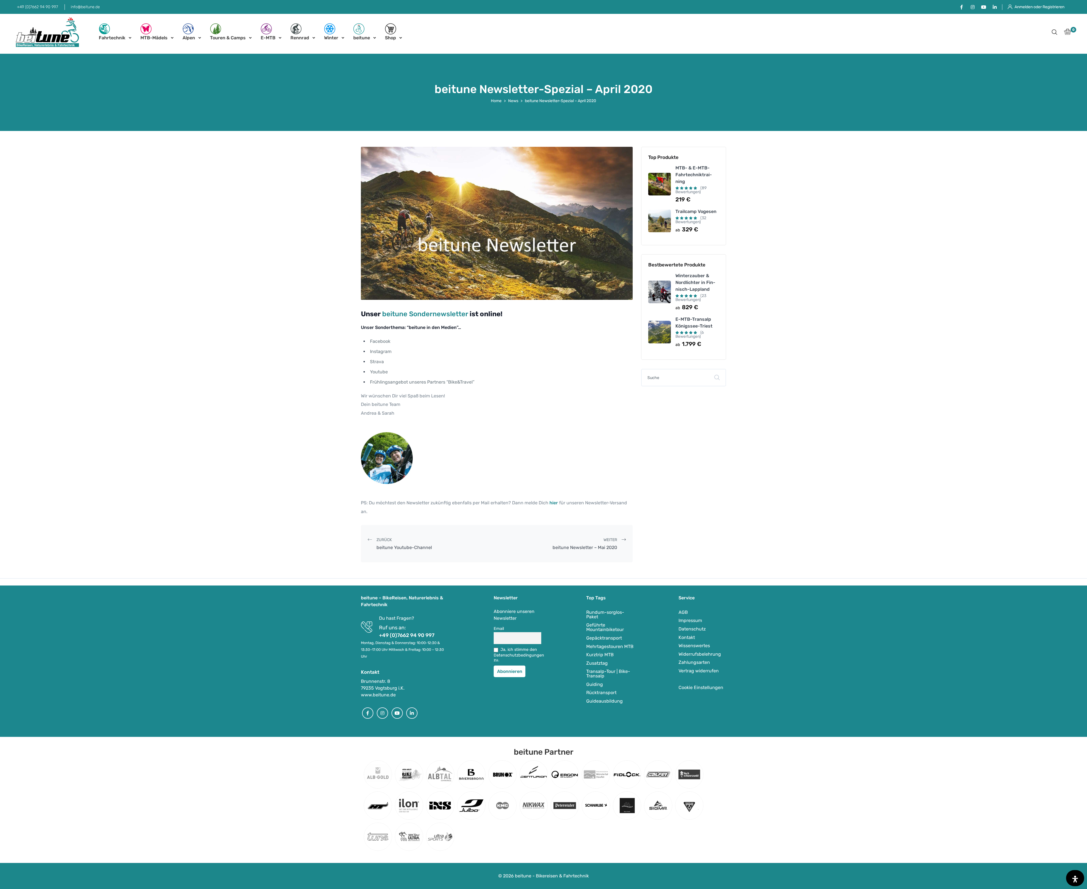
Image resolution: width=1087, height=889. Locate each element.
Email (499, 628)
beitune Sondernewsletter (425, 314)
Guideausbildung (604, 701)
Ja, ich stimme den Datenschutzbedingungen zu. (517, 654)
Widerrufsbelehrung (700, 654)
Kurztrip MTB (600, 654)
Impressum (690, 620)
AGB (683, 612)
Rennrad (299, 37)
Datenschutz (692, 629)
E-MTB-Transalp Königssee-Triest (693, 323)
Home (496, 100)
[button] (1054, 32)
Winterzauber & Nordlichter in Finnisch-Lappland (695, 282)
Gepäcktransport (604, 638)
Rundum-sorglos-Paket (605, 614)
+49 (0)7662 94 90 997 (37, 7)
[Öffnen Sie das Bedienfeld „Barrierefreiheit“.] (1075, 878)
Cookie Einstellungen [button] (701, 687)
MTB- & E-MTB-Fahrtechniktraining (693, 174)
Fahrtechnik (112, 37)
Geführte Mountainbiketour (605, 627)
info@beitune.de (85, 7)
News (513, 100)
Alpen (189, 37)
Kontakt (687, 637)
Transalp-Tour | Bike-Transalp (608, 674)
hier (554, 502)
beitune (361, 37)
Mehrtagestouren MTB (610, 646)
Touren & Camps (228, 37)
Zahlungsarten (694, 662)
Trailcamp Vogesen (695, 211)
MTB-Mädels (154, 37)
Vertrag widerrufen (699, 670)
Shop (390, 37)
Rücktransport (601, 692)
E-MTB (268, 37)
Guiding (594, 684)
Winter (331, 37)
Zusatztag (597, 663)
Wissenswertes (694, 645)
